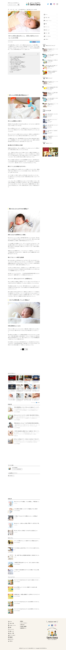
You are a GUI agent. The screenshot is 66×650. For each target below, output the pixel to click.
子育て (16, 9)
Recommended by (33, 402)
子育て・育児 (12, 9)
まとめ (11, 71)
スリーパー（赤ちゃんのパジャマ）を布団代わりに (18, 65)
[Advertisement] (15, 486)
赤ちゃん (12, 475)
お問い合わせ (22, 624)
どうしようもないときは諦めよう (15, 70)
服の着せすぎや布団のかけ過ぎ (15, 59)
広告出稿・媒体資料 (23, 626)
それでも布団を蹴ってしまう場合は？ (18, 66)
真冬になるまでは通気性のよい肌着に (16, 63)
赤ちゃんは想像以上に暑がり (15, 58)
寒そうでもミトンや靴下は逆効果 (15, 64)
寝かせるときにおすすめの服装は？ (17, 62)
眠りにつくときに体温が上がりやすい (16, 60)
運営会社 (21, 621)
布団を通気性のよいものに (14, 68)
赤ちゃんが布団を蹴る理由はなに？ (17, 57)
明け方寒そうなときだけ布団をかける (16, 69)
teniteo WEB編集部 (14, 467)
